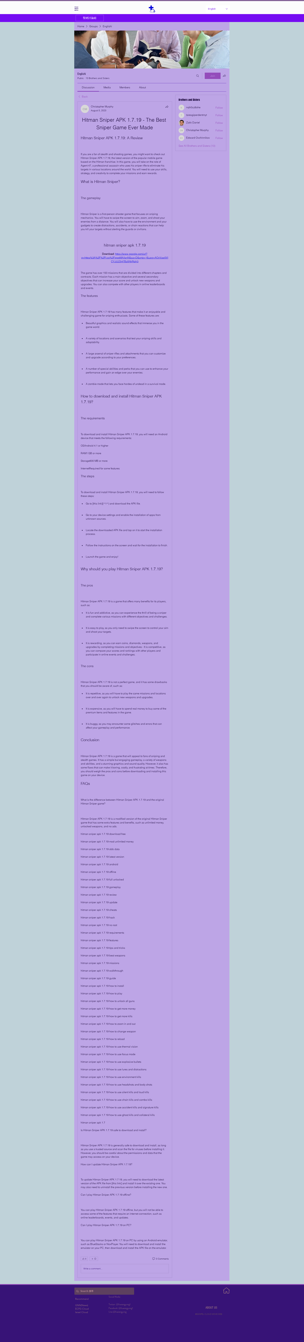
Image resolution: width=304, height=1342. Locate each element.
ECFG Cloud (82, 1308)
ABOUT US (211, 1307)
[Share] (167, 107)
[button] (76, 8)
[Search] (198, 76)
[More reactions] (94, 1259)
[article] (124, 689)
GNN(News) (81, 1305)
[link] (88, 87)
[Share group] (224, 76)
